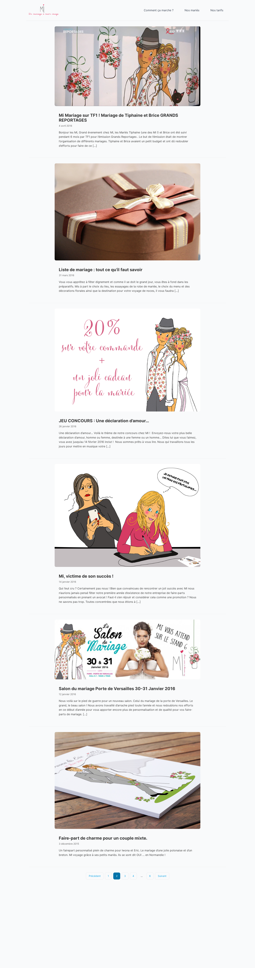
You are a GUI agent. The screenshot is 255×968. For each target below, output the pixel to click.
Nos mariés (192, 10)
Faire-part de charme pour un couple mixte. (103, 838)
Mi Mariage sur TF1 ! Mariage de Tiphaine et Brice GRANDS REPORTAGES (118, 118)
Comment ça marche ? (158, 10)
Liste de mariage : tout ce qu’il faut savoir (100, 269)
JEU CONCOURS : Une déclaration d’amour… (104, 420)
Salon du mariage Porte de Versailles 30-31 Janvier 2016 (117, 688)
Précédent (95, 875)
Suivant (162, 875)
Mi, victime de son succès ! (86, 576)
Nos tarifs (216, 10)
